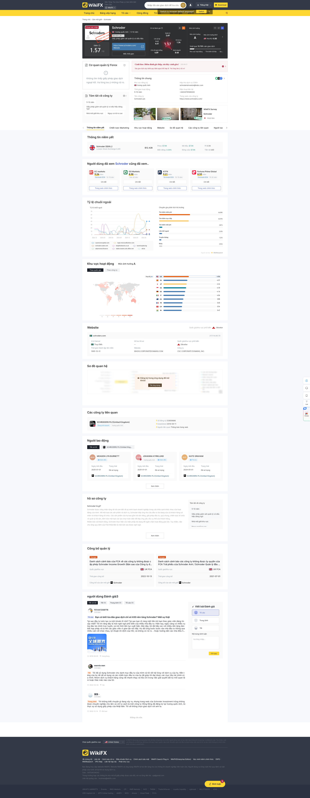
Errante (104, 789)
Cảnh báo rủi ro (108, 759)
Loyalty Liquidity (179, 789)
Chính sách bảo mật (141, 759)
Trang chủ (86, 19)
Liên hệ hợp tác (111, 762)
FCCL (154, 793)
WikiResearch (87, 762)
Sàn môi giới (97, 19)
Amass (134, 793)
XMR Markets (135, 789)
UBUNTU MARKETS (90, 789)
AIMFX (119, 793)
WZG (127, 793)
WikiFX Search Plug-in (160, 759)
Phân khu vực (124, 762)
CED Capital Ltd (88, 793)
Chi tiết (103, 182)
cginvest (192, 789)
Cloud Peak (144, 793)
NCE (145, 789)
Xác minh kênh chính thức (203, 759)
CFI (125, 789)
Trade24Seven (164, 789)
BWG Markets (115, 789)
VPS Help (98, 762)
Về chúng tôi (87, 759)
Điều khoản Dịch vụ (123, 759)
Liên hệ (97, 759)
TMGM (152, 789)
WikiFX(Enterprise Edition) (181, 759)
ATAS (215, 789)
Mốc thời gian (128, 54)
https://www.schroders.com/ (191, 99)
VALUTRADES (204, 789)
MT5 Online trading (105, 793)
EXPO (218, 759)
